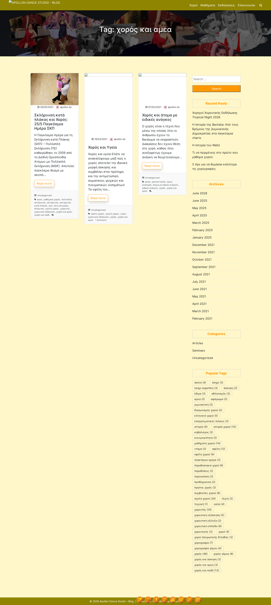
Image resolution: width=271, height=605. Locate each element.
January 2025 (202, 237)
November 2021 (203, 252)
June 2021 (199, 289)
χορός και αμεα (64, 212)
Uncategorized (44, 195)
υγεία (123, 214)
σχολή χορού (52, 208)
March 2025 (200, 223)
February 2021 (202, 318)
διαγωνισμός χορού (208, 410)
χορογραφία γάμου (207, 548)
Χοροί (193, 5)
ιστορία (201, 426)
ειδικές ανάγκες (150, 188)
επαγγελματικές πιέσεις (211, 421)
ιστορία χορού (224, 426)
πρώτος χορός (205, 487)
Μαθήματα (207, 5)
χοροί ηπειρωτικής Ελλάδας (213, 537)
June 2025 (199, 200)
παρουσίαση (203, 476)
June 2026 (199, 193)
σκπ (51, 205)
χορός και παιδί (41, 215)
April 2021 (199, 304)
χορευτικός (203, 531)
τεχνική (201, 504)
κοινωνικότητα (205, 437)
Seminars (198, 350)
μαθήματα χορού (52, 199)
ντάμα (200, 448)
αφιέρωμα (219, 399)
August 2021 (201, 274)
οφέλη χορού (97, 214)
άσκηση (230, 388)
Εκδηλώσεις (226, 5)
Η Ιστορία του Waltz (206, 145)
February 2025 (202, 230)
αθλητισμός (220, 393)
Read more (44, 183)
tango (217, 382)
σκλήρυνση (52, 202)
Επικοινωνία (246, 5)
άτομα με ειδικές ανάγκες (165, 185)
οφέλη (218, 448)
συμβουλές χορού (207, 492)
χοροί (223, 531)
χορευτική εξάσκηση (44, 212)
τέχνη (227, 498)
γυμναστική (203, 404)
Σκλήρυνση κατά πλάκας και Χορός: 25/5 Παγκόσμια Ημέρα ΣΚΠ (51, 122)
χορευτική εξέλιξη (207, 520)
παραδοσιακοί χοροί (208, 465)
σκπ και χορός (61, 205)
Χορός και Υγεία (102, 147)
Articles (197, 343)
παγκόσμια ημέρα (207, 459)
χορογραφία (203, 542)
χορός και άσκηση (207, 559)
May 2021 (199, 296)
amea (147, 181)
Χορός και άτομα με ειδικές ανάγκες (159, 117)
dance (200, 382)
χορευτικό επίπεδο (208, 526)
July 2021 (199, 281)
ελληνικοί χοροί (206, 415)
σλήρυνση (39, 208)
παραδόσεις (203, 470)
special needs (159, 181)
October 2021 (201, 259)
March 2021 (200, 311)
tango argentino (206, 388)
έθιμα (200, 393)
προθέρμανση (204, 481)
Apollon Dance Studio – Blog (117, 601)
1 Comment (101, 220)
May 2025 (199, 208)
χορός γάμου (223, 553)
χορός (113, 217)
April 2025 (199, 215)
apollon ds (66, 107)
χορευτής (65, 208)
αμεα (39, 199)
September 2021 (203, 267)
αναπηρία (146, 185)
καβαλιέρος (203, 432)
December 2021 (203, 245)
